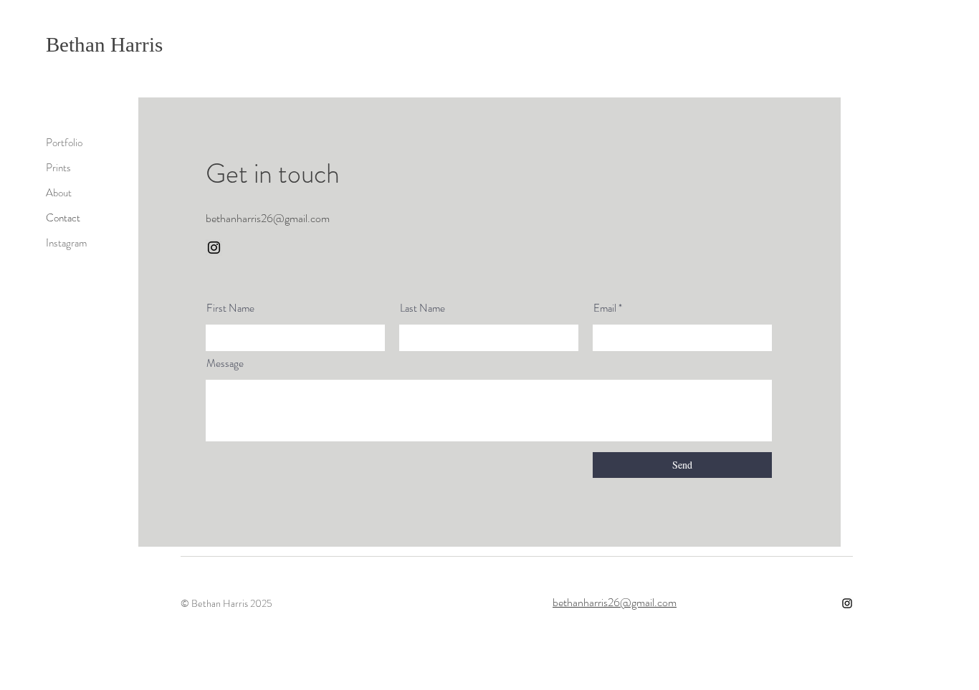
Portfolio (64, 142)
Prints (58, 168)
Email (604, 308)
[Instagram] (214, 247)
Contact (63, 218)
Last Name (422, 308)
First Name (230, 308)
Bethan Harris (104, 44)
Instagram (66, 243)
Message (225, 363)
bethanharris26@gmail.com (615, 602)
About (59, 193)
